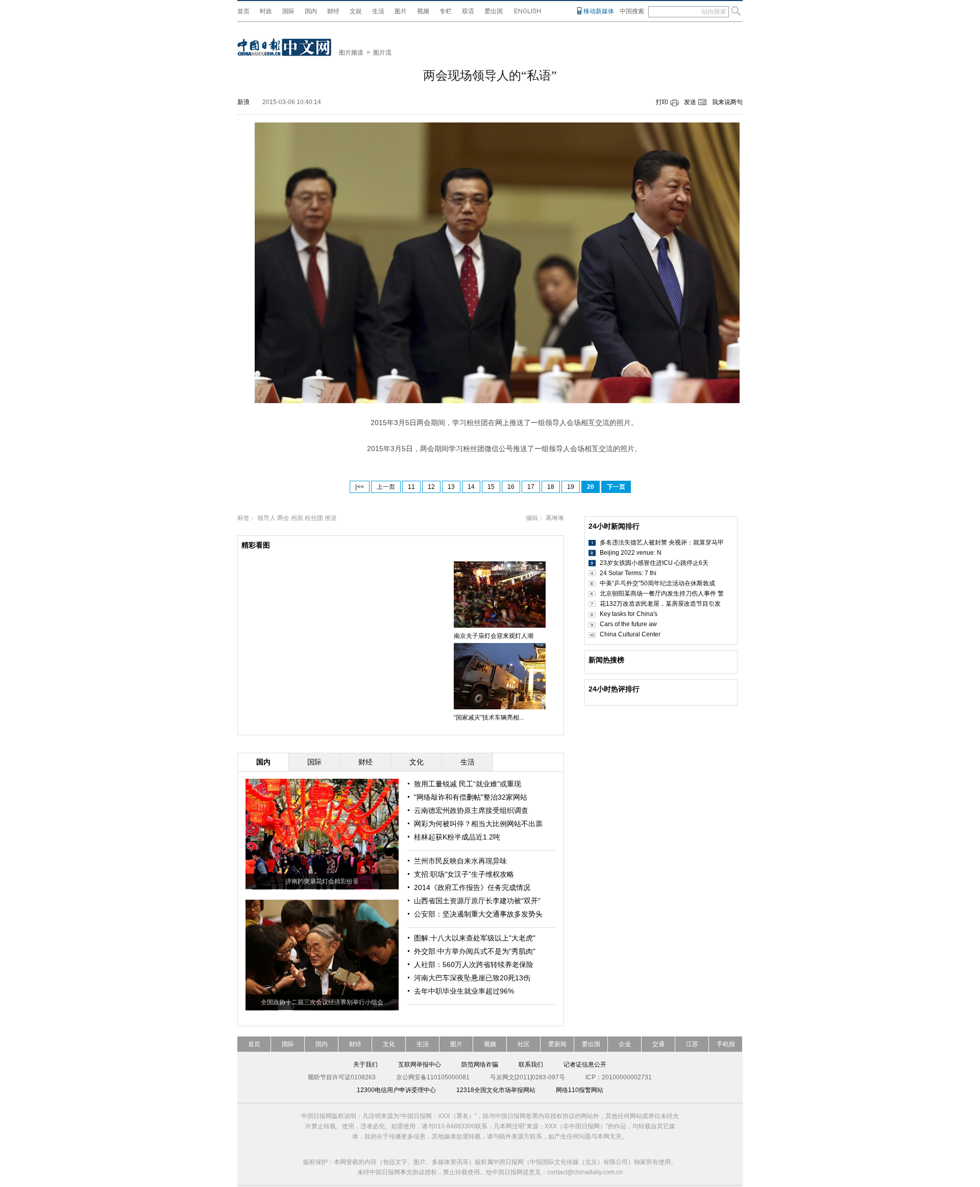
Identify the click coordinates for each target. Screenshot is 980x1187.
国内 (311, 11)
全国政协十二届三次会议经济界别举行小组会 (322, 1002)
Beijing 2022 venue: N (631, 552)
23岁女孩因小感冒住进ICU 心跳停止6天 (654, 562)
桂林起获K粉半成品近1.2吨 (457, 837)
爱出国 (493, 11)
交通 (658, 1044)
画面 (297, 518)
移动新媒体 (598, 11)
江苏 (692, 1044)
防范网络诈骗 (479, 1064)
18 (550, 486)
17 (530, 486)
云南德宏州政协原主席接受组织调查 (471, 810)
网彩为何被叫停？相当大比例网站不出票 (478, 824)
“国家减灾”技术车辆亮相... (489, 717)
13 (451, 486)
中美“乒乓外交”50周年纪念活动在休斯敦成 (657, 583)
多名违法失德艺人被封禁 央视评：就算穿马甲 (662, 542)
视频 (423, 11)
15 (491, 486)
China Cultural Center (630, 634)
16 (510, 486)
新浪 (243, 102)
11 (411, 486)
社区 (524, 1044)
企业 (625, 1044)
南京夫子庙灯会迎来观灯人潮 (493, 635)
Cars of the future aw (628, 624)
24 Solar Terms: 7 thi (628, 573)
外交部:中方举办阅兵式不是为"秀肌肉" (474, 951)
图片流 (382, 52)
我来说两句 (727, 102)
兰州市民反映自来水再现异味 (460, 861)
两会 (283, 518)
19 (570, 486)
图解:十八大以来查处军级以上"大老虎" (474, 938)
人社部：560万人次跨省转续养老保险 (473, 964)
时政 (266, 11)
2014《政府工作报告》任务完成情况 (472, 887)
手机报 (726, 1044)
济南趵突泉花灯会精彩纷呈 (322, 881)
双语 (468, 11)
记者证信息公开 (585, 1064)
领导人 (266, 518)
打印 (662, 102)
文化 (389, 1044)
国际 (288, 11)
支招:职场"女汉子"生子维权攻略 (464, 874)
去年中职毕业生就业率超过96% (464, 991)
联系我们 (531, 1064)
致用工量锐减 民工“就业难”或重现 (467, 784)
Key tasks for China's (628, 613)
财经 (333, 11)
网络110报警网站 (579, 1090)
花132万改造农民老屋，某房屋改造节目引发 (660, 603)
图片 (401, 11)
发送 (690, 102)
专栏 (445, 11)
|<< (359, 486)
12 (431, 486)
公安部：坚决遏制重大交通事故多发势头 (478, 914)
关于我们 (365, 1064)
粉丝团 (314, 518)
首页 (243, 11)
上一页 (386, 486)
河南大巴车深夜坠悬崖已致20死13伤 (472, 978)
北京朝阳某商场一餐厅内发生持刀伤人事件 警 (662, 593)
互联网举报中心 (419, 1064)
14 (471, 486)
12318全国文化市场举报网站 (495, 1090)
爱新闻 (557, 1044)
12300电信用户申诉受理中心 (396, 1090)
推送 (331, 518)
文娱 (356, 11)
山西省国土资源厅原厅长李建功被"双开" (477, 901)
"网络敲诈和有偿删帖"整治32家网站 (470, 797)
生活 (378, 11)
